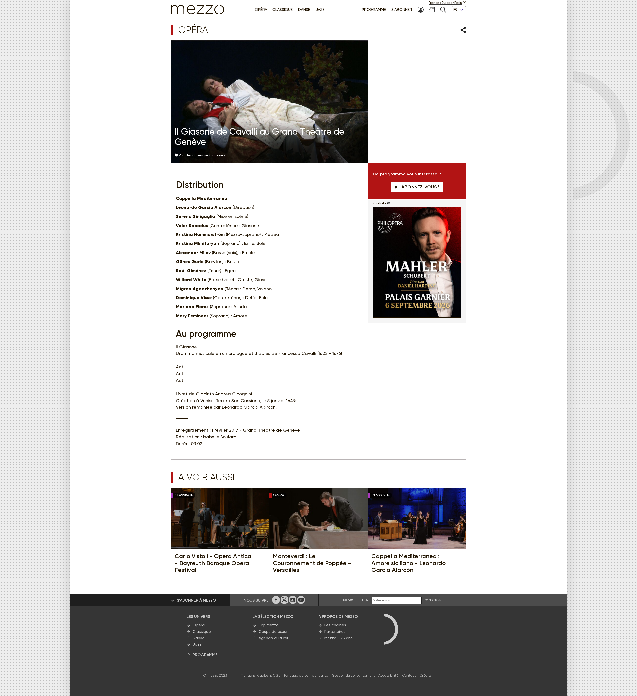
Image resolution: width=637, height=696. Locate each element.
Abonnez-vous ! (420, 187)
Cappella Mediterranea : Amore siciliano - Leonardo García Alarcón (409, 563)
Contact (409, 675)
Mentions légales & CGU (261, 675)
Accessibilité (388, 675)
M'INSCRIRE (433, 600)
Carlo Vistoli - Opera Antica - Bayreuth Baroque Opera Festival (213, 563)
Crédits (425, 675)
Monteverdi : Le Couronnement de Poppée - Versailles (312, 563)
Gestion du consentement (353, 675)
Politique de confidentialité (306, 675)
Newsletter (355, 600)
